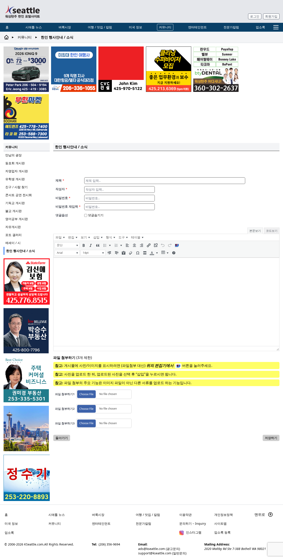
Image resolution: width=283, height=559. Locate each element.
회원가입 (271, 16)
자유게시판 (13, 227)
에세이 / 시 (13, 243)
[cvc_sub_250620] (121, 69)
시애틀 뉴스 (33, 27)
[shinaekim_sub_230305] (27, 281)
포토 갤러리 (13, 235)
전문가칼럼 (231, 27)
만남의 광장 (13, 155)
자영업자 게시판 (16, 171)
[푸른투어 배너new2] (73, 69)
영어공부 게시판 (16, 219)
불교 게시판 (13, 211)
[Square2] (216, 69)
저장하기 (271, 438)
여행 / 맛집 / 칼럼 (100, 27)
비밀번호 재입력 (67, 206)
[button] (67, 245)
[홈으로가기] (22, 11)
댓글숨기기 (95, 215)
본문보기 (255, 231)
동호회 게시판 (15, 163)
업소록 (260, 27)
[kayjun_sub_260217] (27, 428)
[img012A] (27, 330)
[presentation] (60, 237)
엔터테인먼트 (197, 27)
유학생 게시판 (15, 179)
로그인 (254, 16)
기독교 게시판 (15, 203)
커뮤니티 (165, 27)
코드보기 (271, 231)
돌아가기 (61, 438)
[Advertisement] (166, 163)
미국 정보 (135, 27)
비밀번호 (62, 198)
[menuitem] (60, 237)
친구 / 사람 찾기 (16, 187)
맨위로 (260, 514)
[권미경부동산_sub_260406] (27, 379)
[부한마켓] (26, 116)
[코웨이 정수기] (27, 478)
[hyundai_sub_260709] (26, 69)
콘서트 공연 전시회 (18, 195)
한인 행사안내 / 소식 (20, 251)
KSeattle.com (33, 544)
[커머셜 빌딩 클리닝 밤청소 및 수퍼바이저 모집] (168, 69)
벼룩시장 (65, 27)
